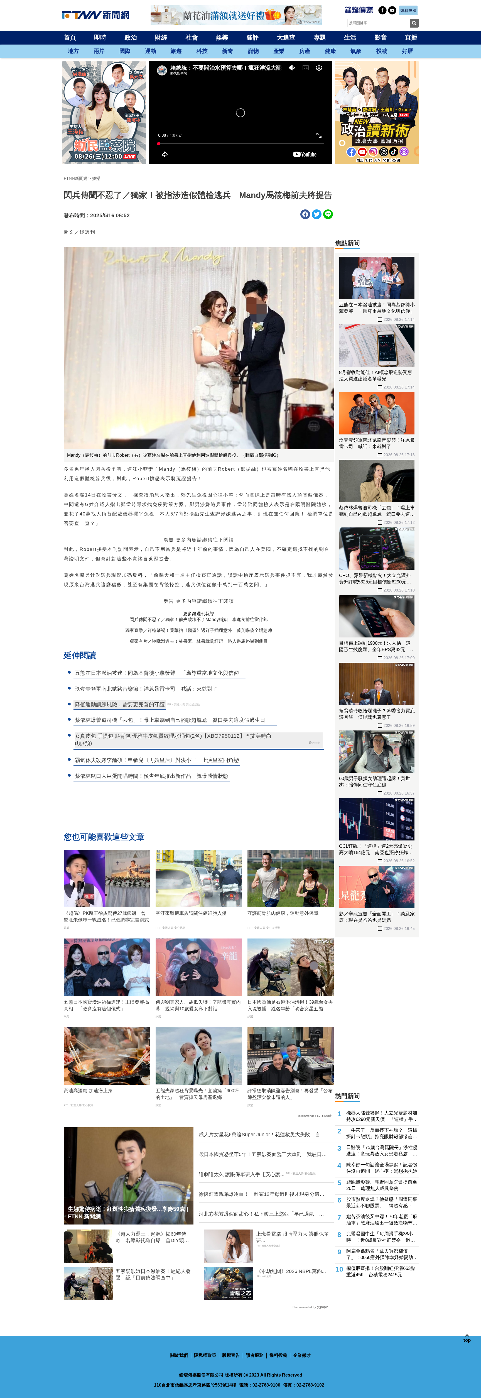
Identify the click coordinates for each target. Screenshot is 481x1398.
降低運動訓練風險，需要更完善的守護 (120, 704)
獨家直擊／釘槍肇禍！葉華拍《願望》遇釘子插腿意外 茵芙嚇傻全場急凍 (198, 630)
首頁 (70, 37)
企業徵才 (302, 1355)
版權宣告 (231, 1355)
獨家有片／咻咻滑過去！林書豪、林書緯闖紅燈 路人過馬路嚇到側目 (199, 641)
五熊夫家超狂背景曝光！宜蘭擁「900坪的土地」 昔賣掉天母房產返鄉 (197, 1094)
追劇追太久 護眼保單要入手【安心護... (241, 1174)
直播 (411, 37)
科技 (202, 51)
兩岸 (99, 51)
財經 (161, 37)
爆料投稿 (278, 1355)
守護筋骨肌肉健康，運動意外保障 (282, 913)
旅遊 (176, 51)
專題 (320, 37)
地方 (73, 51)
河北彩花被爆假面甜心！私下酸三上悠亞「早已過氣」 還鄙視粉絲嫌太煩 (261, 1214)
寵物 (253, 51)
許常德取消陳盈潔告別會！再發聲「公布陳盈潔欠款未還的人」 (290, 1094)
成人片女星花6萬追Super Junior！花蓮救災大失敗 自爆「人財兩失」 (262, 1135)
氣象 (356, 51)
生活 (350, 37)
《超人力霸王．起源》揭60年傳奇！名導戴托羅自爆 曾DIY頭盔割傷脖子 (152, 1237)
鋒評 (253, 37)
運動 (150, 51)
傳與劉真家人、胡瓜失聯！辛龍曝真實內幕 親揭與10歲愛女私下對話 (198, 1005)
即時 (100, 37)
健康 (330, 51)
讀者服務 (255, 1355)
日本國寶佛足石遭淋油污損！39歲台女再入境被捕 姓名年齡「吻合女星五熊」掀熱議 (290, 1005)
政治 (131, 37)
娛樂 (222, 37)
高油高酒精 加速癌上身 (88, 1090)
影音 (381, 37)
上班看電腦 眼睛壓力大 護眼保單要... (292, 1237)
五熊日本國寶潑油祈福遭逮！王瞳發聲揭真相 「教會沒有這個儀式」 (106, 1005)
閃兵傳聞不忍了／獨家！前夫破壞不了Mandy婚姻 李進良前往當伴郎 (199, 619)
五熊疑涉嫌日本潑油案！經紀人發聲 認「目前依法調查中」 (153, 1274)
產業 (278, 51)
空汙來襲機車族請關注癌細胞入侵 (191, 913)
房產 (304, 51)
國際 (125, 51)
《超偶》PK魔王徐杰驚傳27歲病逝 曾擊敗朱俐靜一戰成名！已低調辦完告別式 (106, 917)
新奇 (227, 51)
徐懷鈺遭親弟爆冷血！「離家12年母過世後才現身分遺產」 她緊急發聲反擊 (259, 1194)
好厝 (407, 51)
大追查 (286, 37)
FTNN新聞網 (75, 178)
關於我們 (179, 1355)
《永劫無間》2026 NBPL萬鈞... (291, 1271)
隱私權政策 (205, 1355)
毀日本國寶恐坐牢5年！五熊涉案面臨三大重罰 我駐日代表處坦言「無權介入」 (263, 1155)
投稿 (381, 51)
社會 (192, 37)
